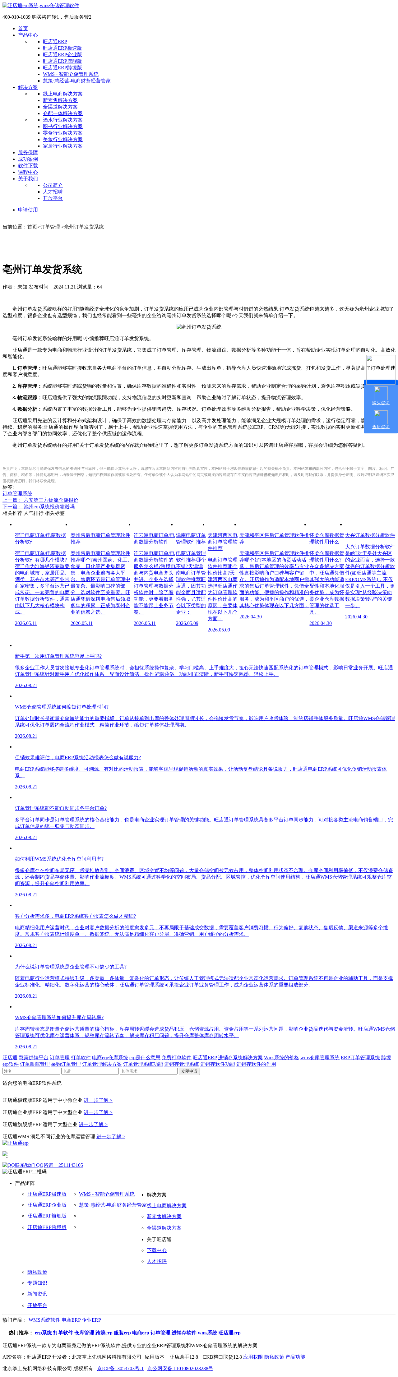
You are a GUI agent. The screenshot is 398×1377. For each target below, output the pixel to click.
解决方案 (28, 87)
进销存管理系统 (181, 1064)
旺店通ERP (55, 41)
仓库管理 (84, 1332)
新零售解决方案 (60, 100)
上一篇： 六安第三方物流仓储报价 (40, 500)
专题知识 (37, 1283)
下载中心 (157, 1250)
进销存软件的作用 (256, 1064)
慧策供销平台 (34, 1057)
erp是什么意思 (144, 1057)
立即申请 (189, 1071)
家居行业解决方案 (63, 146)
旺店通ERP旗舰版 (62, 61)
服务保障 (28, 152)
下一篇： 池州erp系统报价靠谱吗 (38, 506)
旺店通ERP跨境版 (62, 67)
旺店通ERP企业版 (62, 54)
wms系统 (207, 1332)
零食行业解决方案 (63, 133)
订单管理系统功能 (143, 1064)
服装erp (122, 1332)
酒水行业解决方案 (63, 119)
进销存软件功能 (217, 1064)
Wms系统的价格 (281, 1057)
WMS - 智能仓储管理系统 (71, 74)
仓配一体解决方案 (63, 113)
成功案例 (28, 159)
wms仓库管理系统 (320, 1057)
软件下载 (28, 165)
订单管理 (50, 226)
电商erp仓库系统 (110, 1057)
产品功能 (295, 1357)
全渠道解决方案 (60, 106)
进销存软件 (184, 1332)
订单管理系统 (17, 493)
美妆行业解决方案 (63, 139)
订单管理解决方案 (102, 1064)
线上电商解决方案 (63, 93)
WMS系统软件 (44, 1320)
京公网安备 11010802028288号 (180, 1368)
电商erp (140, 1332)
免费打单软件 (177, 1057)
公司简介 (53, 185)
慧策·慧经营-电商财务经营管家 (77, 80)
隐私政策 (37, 1272)
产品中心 (28, 35)
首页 (23, 28)
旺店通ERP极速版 (62, 48)
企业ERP (91, 1320)
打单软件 (81, 1057)
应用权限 (253, 1357)
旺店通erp (230, 1332)
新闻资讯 (37, 1293)
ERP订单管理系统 (360, 1057)
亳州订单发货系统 (84, 226)
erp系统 (43, 1332)
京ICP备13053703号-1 (120, 1368)
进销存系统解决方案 (240, 1057)
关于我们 (28, 178)
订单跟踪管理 (35, 1064)
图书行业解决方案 (63, 126)
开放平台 (53, 198)
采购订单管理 (66, 1064)
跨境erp (104, 1332)
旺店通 (9, 1057)
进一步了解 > (98, 1100)
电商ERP (71, 1320)
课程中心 (28, 172)
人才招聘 (53, 191)
